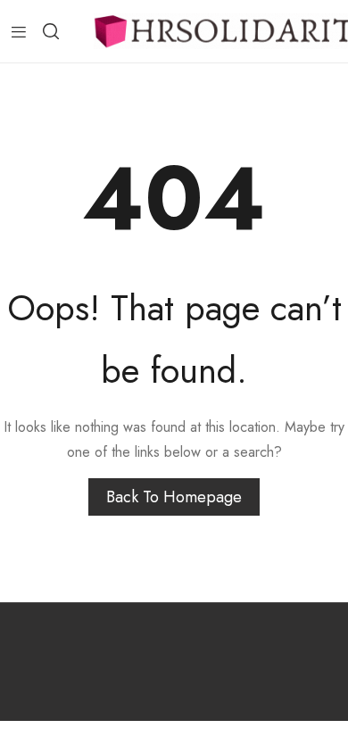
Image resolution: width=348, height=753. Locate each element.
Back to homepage (174, 497)
